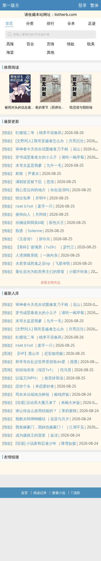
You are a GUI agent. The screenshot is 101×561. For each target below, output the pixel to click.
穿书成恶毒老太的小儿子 (36, 157)
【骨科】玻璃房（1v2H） (37, 247)
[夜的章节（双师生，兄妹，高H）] (50, 101)
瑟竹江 (68, 247)
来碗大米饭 (70, 402)
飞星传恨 (62, 263)
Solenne (35, 230)
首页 (9, 23)
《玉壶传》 (25, 238)
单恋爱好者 (44, 386)
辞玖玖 (44, 238)
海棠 (10, 52)
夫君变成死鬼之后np (33, 263)
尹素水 (33, 173)
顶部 (76, 492)
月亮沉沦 (76, 140)
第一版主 (10, 5)
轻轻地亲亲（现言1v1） (35, 369)
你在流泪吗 (59, 189)
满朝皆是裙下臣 (29, 181)
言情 (50, 43)
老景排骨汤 (53, 378)
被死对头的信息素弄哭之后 (24, 107)
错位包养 (23, 198)
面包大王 (56, 222)
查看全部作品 (50, 282)
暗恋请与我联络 (81, 107)
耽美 (91, 43)
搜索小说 (58, 492)
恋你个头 (23, 386)
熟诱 (19, 230)
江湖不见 (76, 427)
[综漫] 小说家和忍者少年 (36, 443)
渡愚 (74, 361)
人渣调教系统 (27, 255)
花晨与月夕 (59, 418)
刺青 (19, 173)
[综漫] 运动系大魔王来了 (36, 402)
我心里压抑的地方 (31, 189)
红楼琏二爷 (25, 132)
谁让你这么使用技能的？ (36, 410)
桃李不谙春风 (50, 132)
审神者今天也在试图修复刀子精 (42, 149)
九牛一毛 (54, 165)
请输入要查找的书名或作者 (31, 34)
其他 (50, 52)
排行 (50, 23)
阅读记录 (40, 492)
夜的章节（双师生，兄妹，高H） (59, 107)
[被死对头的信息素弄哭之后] (20, 101)
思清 (50, 181)
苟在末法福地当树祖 (32, 394)
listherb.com (65, 14)
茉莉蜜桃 (69, 410)
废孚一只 (45, 206)
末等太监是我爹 (29, 165)
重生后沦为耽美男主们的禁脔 (40, 271)
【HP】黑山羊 (27, 353)
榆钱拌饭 (61, 394)
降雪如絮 (68, 443)
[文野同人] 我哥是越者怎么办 (40, 140)
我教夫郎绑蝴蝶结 (31, 418)
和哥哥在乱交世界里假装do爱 (40, 361)
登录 (82, 5)
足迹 (92, 23)
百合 (30, 43)
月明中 (41, 198)
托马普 (65, 369)
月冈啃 (41, 214)
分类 (30, 23)
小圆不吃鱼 (78, 271)
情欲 (70, 43)
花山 (76, 149)
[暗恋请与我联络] (81, 101)
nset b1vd (24, 206)
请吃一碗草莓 (73, 157)
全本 (71, 23)
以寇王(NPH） (28, 378)
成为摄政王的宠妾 (31, 435)
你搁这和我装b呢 (30, 222)
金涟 (54, 435)
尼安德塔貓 (53, 353)
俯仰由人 (23, 214)
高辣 (10, 43)
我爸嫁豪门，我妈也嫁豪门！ (40, 427)
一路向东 (50, 255)
